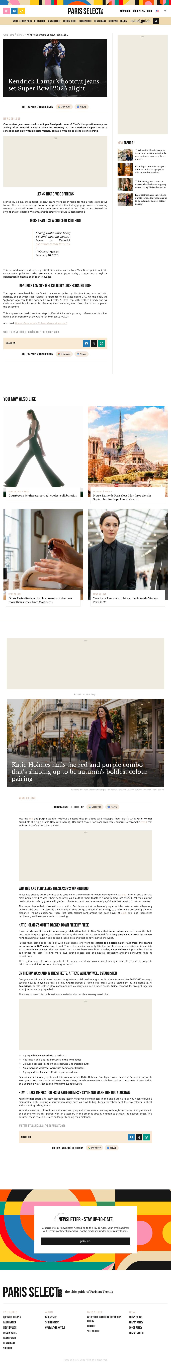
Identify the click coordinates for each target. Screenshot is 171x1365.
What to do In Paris (22, 21)
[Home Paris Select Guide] (140, 20)
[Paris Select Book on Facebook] (14, 11)
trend (144, 821)
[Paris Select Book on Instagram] (6, 11)
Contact (91, 1326)
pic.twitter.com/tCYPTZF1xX (53, 245)
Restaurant (100, 21)
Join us (85, 1241)
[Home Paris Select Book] (85, 11)
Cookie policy (135, 1327)
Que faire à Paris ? (13, 34)
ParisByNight (85, 21)
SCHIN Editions (52, 1322)
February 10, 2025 (47, 255)
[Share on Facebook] (131, 1137)
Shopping (113, 21)
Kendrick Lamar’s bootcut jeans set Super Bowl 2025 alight (47, 34)
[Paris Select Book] (32, 1292)
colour (123, 894)
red (31, 818)
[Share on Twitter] (139, 1137)
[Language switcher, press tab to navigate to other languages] (161, 11)
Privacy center (136, 1333)
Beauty (123, 21)
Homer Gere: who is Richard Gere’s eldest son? (41, 323)
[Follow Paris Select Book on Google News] (81, 106)
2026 (124, 912)
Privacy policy (136, 1322)
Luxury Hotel (69, 21)
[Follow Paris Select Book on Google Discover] (64, 106)
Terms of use (135, 1317)
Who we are (51, 1317)
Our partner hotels (55, 1327)
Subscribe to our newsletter (136, 11)
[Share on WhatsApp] (146, 1137)
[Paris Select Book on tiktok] (21, 11)
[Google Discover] (94, 1147)
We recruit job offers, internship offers (104, 1319)
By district (39, 21)
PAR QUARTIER (9, 1322)
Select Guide (93, 1331)
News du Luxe (54, 21)
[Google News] (112, 1147)
